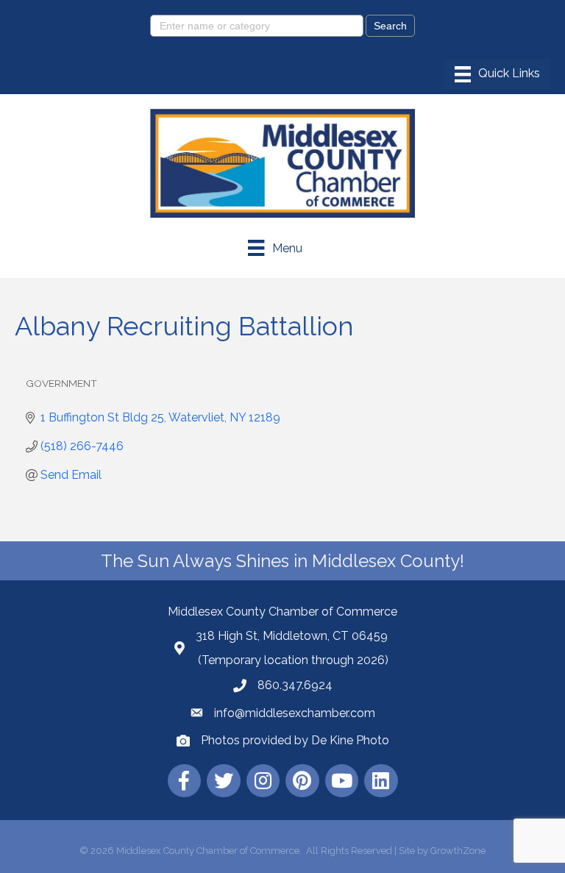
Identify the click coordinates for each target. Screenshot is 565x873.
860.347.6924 (295, 685)
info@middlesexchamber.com (294, 713)
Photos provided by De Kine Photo (295, 740)
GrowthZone (458, 850)
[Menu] (497, 74)
